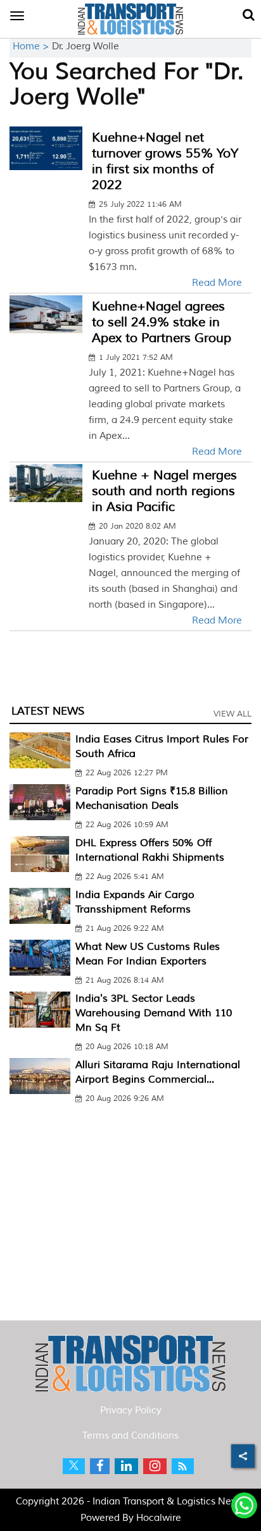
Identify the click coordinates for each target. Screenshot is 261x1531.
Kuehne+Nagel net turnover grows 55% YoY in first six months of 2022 (165, 161)
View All (232, 714)
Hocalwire (158, 1518)
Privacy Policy (131, 1411)
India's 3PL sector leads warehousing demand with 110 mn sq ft (153, 1013)
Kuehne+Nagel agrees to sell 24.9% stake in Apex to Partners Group (161, 322)
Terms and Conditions (130, 1436)
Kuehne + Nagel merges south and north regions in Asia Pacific (164, 491)
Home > (32, 46)
